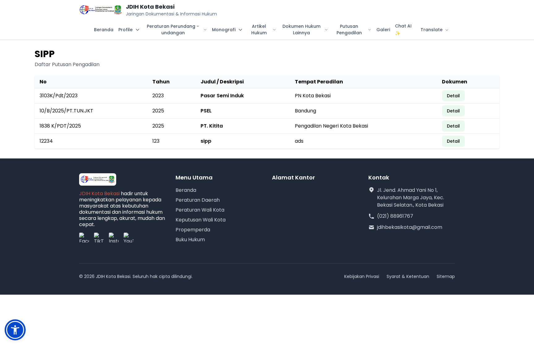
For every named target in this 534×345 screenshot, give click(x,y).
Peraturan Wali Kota (200, 209)
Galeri (383, 30)
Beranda (103, 30)
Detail (453, 96)
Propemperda (193, 229)
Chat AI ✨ (403, 29)
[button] (15, 330)
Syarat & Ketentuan (408, 276)
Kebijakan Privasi (361, 276)
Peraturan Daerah (198, 200)
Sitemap (446, 276)
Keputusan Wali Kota (201, 219)
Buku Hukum (190, 239)
